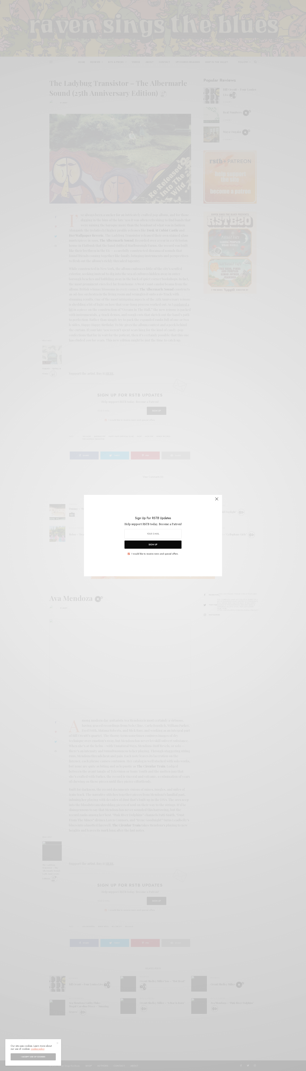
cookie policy (37, 1049)
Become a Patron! (170, 524)
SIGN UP (153, 544)
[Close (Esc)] (216, 500)
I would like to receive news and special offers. (155, 554)
